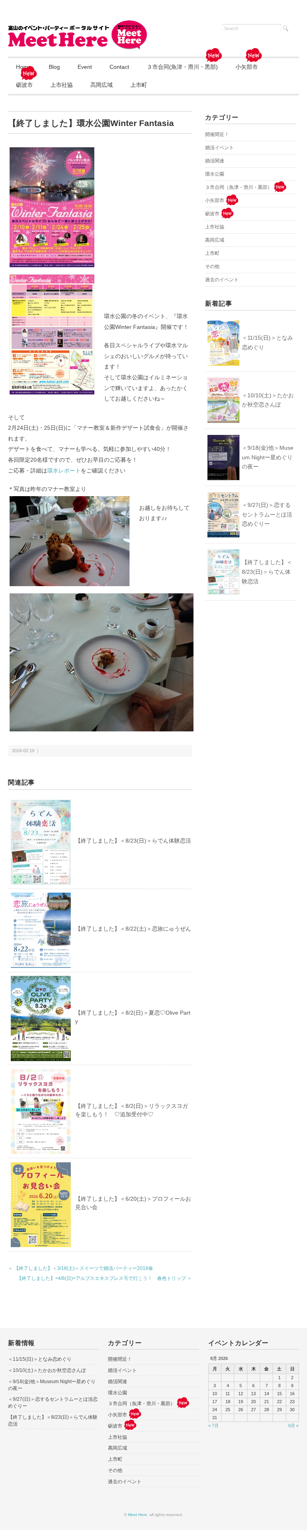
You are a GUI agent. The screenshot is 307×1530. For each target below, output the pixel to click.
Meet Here (137, 1514)
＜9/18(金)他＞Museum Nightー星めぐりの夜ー (267, 457)
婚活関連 (214, 161)
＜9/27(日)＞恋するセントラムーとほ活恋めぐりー (267, 514)
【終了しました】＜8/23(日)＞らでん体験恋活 (133, 840)
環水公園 (214, 174)
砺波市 (24, 85)
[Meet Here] (78, 25)
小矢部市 (246, 67)
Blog (54, 67)
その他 (212, 266)
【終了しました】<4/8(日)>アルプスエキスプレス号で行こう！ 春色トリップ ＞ (104, 1278)
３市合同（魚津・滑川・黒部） (238, 187)
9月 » (293, 1425)
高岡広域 (101, 85)
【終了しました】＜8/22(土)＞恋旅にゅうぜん (133, 928)
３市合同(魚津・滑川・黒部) (182, 67)
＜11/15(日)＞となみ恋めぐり (267, 342)
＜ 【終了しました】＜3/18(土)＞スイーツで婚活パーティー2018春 (80, 1268)
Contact (119, 67)
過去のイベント (222, 279)
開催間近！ (217, 134)
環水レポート (64, 470)
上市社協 (61, 85)
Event (85, 67)
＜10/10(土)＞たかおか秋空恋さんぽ (268, 400)
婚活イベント (219, 147)
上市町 (138, 85)
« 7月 (213, 1425)
